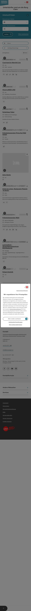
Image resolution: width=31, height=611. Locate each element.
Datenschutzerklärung (22, 290)
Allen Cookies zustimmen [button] (14, 319)
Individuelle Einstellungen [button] (15, 322)
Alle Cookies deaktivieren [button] (15, 324)
